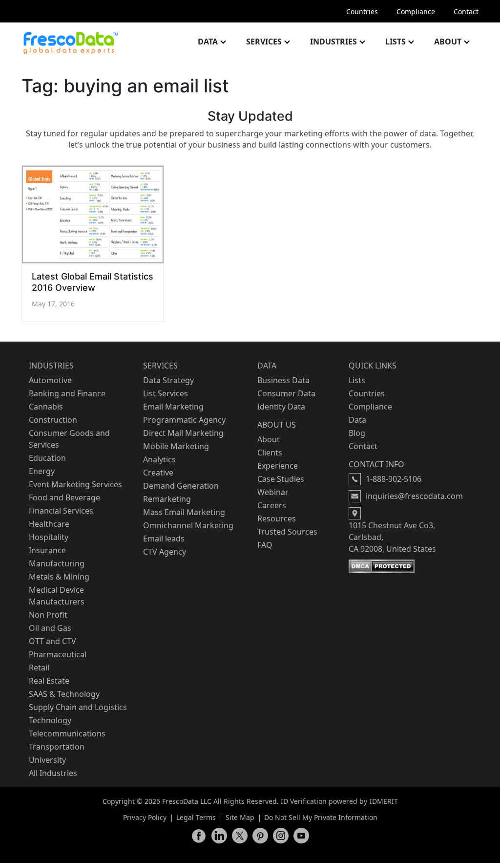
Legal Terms (196, 817)
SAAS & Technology (64, 694)
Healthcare (49, 523)
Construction (53, 419)
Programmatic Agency (184, 419)
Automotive (50, 380)
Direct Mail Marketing (183, 433)
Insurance (47, 550)
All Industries (53, 773)
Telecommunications (67, 733)
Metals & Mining (59, 576)
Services (264, 41)
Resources (276, 518)
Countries (362, 11)
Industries (333, 41)
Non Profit (48, 614)
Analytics (159, 459)
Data (208, 41)
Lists (395, 41)
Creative (158, 472)
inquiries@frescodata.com (414, 496)
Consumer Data (286, 393)
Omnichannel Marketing (188, 525)
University (47, 760)
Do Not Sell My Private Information (320, 817)
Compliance (415, 11)
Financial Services (61, 510)
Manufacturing (56, 563)
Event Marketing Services (75, 484)
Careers (271, 505)
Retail (39, 667)
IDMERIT (384, 801)
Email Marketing (173, 406)
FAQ (264, 544)
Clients (269, 452)
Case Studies (280, 479)
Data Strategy (168, 380)
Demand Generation (181, 485)
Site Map (240, 817)
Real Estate (49, 680)
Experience (277, 465)
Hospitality (48, 537)
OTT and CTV (52, 641)
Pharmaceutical (57, 654)
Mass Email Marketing (184, 512)
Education (47, 458)
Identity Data (281, 406)
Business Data (283, 380)
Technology (50, 720)
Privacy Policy (145, 817)
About (447, 41)
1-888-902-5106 (393, 479)
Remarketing (167, 499)
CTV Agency (164, 551)
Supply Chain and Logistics (78, 707)
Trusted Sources (287, 531)
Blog (357, 433)
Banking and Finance (67, 393)
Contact (466, 11)
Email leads (164, 538)
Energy (42, 471)
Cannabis (46, 406)
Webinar (273, 492)
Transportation (56, 746)
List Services (165, 393)
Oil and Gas (50, 628)
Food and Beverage (64, 497)
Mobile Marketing (176, 446)
